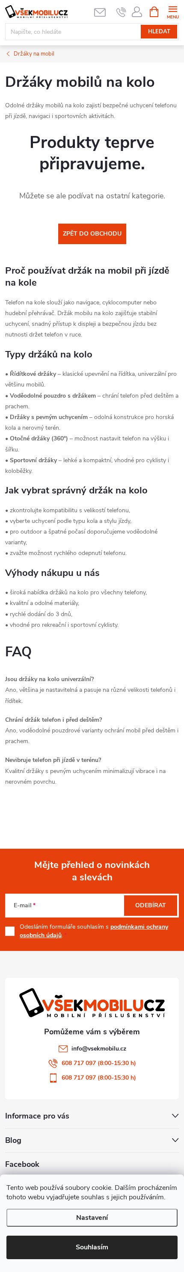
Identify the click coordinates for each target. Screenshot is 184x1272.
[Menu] (172, 11)
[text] (121, 12)
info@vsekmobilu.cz (98, 1049)
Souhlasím (92, 1247)
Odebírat (150, 905)
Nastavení (92, 1217)
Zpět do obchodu (92, 234)
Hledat (159, 31)
